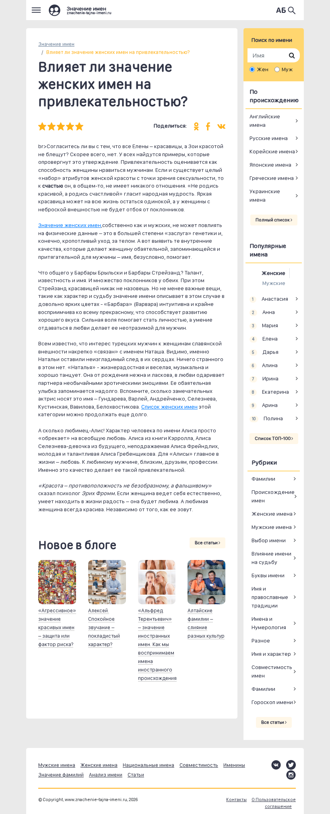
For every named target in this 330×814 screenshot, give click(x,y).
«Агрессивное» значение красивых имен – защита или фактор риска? (57, 627)
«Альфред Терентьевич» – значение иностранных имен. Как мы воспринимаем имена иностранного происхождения (157, 644)
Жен (262, 69)
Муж (287, 69)
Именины (234, 765)
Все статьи (207, 542)
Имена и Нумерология (269, 623)
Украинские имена (265, 195)
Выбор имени (269, 540)
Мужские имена (272, 527)
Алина (264, 365)
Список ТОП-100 (273, 438)
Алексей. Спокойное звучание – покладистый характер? (104, 627)
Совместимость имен (272, 671)
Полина (267, 418)
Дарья (265, 352)
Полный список (273, 220)
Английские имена (265, 120)
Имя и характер (271, 654)
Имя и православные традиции (270, 597)
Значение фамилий (61, 775)
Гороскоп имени (272, 702)
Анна (263, 312)
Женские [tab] (273, 273)
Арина (264, 405)
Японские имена (270, 164)
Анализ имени (105, 775)
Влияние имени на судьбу (271, 557)
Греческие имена (272, 178)
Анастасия (270, 298)
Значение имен (56, 44)
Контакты (236, 799)
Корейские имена (272, 151)
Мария (265, 325)
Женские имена (272, 513)
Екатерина (270, 391)
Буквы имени (268, 575)
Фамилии (263, 478)
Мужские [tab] (273, 283)
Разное (261, 640)
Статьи (136, 775)
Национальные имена (148, 765)
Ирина (265, 378)
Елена (264, 338)
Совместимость (198, 765)
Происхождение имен (273, 496)
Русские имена (269, 138)
